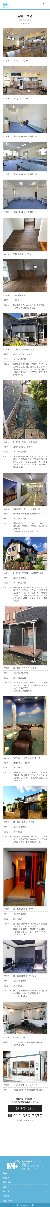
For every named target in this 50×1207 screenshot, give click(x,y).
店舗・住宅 (7, 1182)
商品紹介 (6, 1187)
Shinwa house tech (23, 1205)
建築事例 (6, 1177)
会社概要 (6, 1196)
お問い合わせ (27, 1108)
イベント (6, 1191)
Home (5, 1173)
